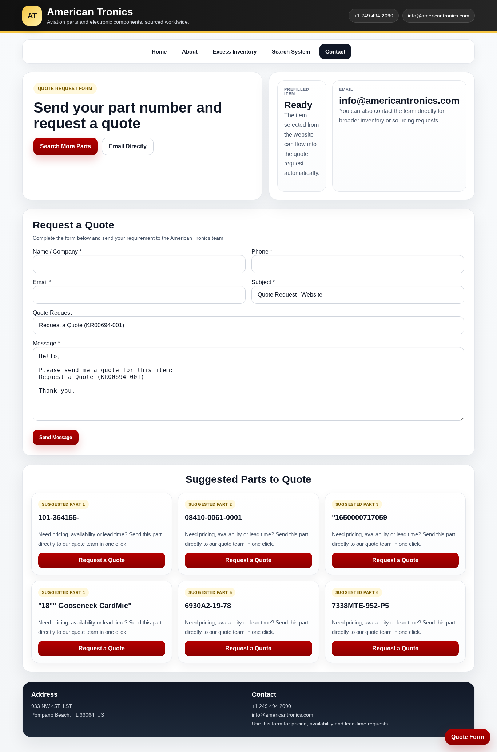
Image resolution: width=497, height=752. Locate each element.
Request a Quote (102, 560)
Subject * (263, 282)
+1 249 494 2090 (373, 16)
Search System (291, 51)
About (190, 51)
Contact (335, 51)
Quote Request (52, 313)
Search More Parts (65, 146)
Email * (42, 282)
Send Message (55, 437)
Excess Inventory (235, 51)
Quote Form (467, 737)
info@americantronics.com (438, 16)
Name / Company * (57, 251)
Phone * (261, 251)
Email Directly (128, 146)
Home (159, 51)
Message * (46, 343)
